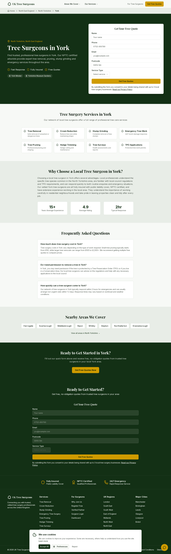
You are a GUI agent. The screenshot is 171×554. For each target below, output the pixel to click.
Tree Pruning (44, 518)
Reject (74, 546)
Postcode (96, 61)
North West (108, 522)
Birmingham (140, 506)
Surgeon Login (77, 514)
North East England (26, 11)
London (107, 502)
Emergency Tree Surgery (49, 514)
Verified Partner (77, 510)
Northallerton (120, 326)
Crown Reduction (46, 506)
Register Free (77, 506)
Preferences (62, 546)
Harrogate (28, 326)
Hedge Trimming (46, 522)
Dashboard (76, 518)
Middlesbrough (64, 326)
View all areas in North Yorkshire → (85, 333)
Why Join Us (76, 502)
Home (12, 11)
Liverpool (139, 518)
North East (108, 526)
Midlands (107, 518)
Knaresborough (140, 326)
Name (94, 33)
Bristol (138, 522)
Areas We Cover (71, 4)
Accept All (44, 546)
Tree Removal (45, 502)
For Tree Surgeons (135, 4)
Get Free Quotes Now (85, 370)
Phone (94, 42)
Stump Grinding (45, 510)
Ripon (80, 326)
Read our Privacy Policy (122, 89)
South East (108, 506)
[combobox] (101, 74)
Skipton (104, 326)
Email (94, 52)
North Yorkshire (44, 11)
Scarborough (45, 326)
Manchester (140, 502)
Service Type (97, 70)
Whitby (92, 326)
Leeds (138, 510)
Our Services (90, 4)
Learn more (43, 541)
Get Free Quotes (154, 4)
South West (108, 510)
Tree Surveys (45, 526)
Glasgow (139, 514)
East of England (110, 514)
